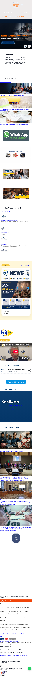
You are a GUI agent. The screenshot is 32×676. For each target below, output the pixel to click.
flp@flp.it (3, 591)
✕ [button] (0, 603)
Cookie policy (4, 569)
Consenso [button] (2, 641)
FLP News (5, 313)
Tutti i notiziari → (5, 82)
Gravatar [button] (2, 665)
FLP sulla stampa (5, 567)
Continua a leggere (8, 42)
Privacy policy (4, 572)
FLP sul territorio (5, 580)
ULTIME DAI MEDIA (19, 16)
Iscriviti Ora (24, 12)
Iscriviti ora (4, 553)
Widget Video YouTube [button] (6, 661)
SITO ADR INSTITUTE (16, 405)
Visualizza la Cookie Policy (7, 634)
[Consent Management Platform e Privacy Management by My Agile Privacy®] (4, 673)
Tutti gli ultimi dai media (16, 382)
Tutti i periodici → (26, 265)
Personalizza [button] (12, 639)
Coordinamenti (5, 562)
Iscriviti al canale (4, 340)
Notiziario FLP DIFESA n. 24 (5, 232)
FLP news (3, 565)
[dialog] (16, 619)
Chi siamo (3, 558)
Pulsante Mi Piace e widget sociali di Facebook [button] (12, 668)
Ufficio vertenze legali (6, 582)
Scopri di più (16, 410)
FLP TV (10, 16)
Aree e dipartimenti (6, 577)
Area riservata (4, 556)
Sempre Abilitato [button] (16, 661)
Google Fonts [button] (3, 662)
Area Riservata (8, 12)
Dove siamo (4, 560)
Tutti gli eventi (16, 538)
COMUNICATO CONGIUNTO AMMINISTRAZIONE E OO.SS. (9, 220)
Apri (29, 370)
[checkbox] (16, 664)
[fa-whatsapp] (29, 668)
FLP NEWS (4, 16)
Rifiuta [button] (6, 639)
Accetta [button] (2, 639)
